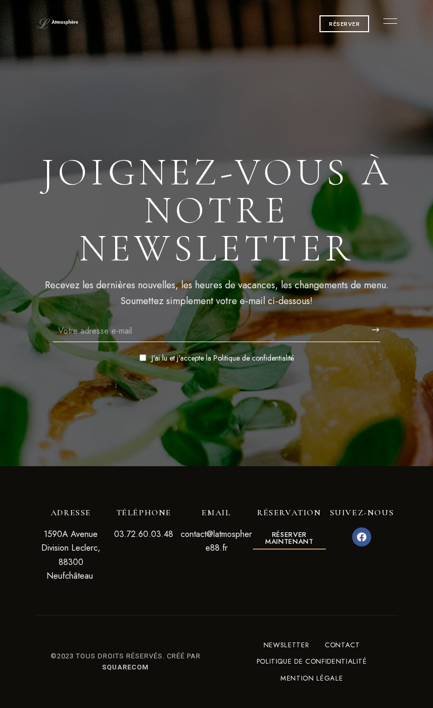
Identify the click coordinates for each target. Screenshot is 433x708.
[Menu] (387, 21)
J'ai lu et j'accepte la (223, 358)
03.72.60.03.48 (143, 534)
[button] (344, 23)
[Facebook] (361, 536)
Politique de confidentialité (253, 358)
